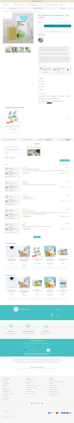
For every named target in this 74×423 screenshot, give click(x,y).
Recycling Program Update (31, 387)
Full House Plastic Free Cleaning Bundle (13, 126)
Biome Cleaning (41, 13)
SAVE (26, 4)
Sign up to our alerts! (53, 391)
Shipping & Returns (6, 389)
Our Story (51, 383)
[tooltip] (26, 173)
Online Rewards (6, 391)
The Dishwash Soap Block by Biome (61, 69)
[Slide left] (16, 45)
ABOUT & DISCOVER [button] (53, 4)
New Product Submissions (54, 393)
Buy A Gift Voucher (6, 383)
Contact (61, 4)
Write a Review (66, 160)
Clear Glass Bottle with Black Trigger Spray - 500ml (47, 69)
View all (58, 309)
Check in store (55, 31)
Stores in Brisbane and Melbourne (56, 381)
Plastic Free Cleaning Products (57, 101)
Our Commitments (52, 385)
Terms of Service (6, 397)
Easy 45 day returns (27, 139)
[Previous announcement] (16, 1)
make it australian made (11, 11)
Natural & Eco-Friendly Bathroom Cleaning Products (49, 98)
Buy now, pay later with (42, 139)
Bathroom (53, 96)
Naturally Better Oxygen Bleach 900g (62, 291)
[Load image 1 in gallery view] (8, 50)
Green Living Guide (30, 391)
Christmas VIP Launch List (31, 393)
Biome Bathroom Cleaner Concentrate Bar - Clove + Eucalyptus (28, 11)
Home (4, 11)
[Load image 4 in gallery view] (28, 50)
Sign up (48, 350)
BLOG (27, 383)
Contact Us (5, 385)
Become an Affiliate (53, 389)
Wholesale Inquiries (53, 395)
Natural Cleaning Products (44, 101)
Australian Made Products (44, 96)
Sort (60, 164)
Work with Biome (52, 387)
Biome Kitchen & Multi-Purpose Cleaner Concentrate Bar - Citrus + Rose (24, 260)
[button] (16, 4)
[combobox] (26, 350)
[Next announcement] (57, 1)
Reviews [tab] (6, 158)
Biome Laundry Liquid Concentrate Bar (50, 260)
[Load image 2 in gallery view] (15, 50)
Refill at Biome (29, 389)
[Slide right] (20, 45)
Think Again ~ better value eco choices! (33, 385)
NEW (23, 4)
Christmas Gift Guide (30, 381)
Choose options (50, 267)
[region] (33, 152)
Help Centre (5, 381)
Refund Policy (5, 399)
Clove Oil (67, 96)
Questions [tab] (12, 158)
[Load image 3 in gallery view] (21, 50)
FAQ (3, 387)
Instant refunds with (62, 139)
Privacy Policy (5, 395)
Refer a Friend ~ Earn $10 (8, 393)
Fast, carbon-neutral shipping (10, 139)
